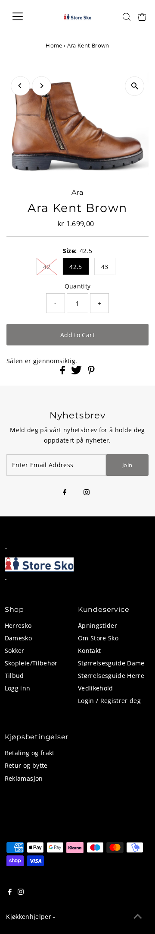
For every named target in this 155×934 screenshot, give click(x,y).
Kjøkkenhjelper (28, 916)
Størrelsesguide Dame (111, 663)
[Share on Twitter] (77, 372)
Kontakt (89, 650)
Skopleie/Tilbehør (31, 663)
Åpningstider (97, 625)
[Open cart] (142, 16)
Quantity (78, 286)
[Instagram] (86, 492)
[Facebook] (64, 492)
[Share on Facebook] (63, 372)
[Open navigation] (23, 16)
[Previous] (20, 85)
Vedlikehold (95, 688)
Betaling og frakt (30, 753)
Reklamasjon (24, 778)
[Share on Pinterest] (91, 372)
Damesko (18, 638)
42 (46, 267)
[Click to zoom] (134, 86)
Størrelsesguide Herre (111, 675)
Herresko (18, 625)
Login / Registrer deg (109, 701)
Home (54, 45)
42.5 (75, 267)
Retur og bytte (26, 765)
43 (104, 267)
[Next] (41, 85)
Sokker (15, 650)
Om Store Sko (98, 638)
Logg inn (18, 688)
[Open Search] (126, 17)
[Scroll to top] (137, 916)
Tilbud (14, 675)
